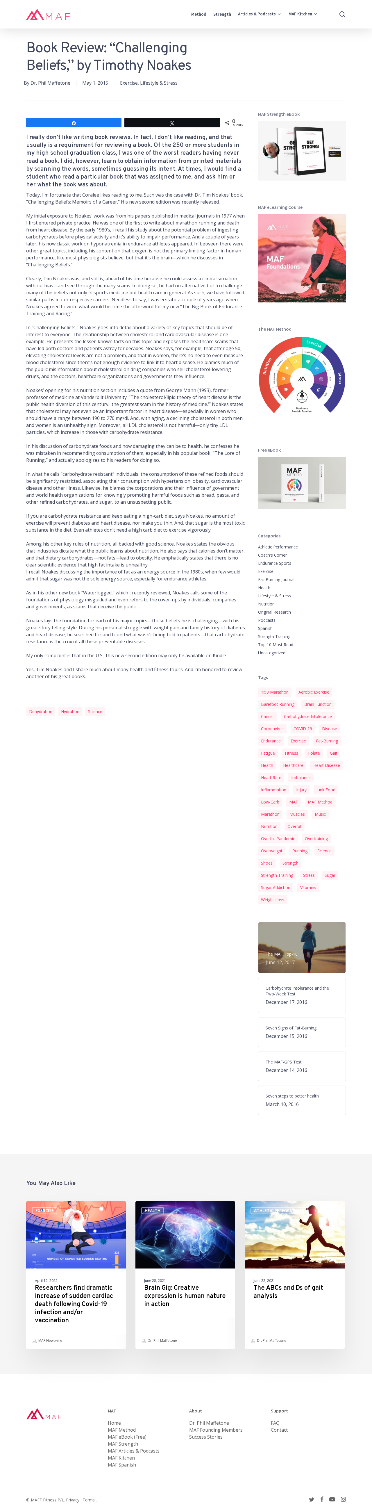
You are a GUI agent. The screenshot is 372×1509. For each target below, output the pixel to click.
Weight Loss (272, 899)
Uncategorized (271, 652)
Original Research (274, 612)
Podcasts (267, 620)
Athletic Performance (278, 547)
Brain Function (318, 704)
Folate (314, 753)
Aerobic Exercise (313, 692)
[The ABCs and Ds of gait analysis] (294, 1275)
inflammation (273, 789)
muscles (297, 814)
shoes (267, 863)
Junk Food (325, 789)
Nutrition (266, 604)
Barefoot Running (277, 704)
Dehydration (40, 711)
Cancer (267, 716)
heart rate (271, 777)
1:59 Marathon (275, 692)
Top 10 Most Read (275, 644)
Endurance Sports (274, 563)
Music (320, 814)
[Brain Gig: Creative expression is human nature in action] (185, 1275)
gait (333, 753)
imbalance (301, 777)
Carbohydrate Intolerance (308, 716)
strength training (277, 875)
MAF (293, 802)
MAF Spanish (122, 1465)
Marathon (270, 814)
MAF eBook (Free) (127, 1437)
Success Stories (206, 1437)
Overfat (294, 826)
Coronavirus (272, 728)
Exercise (129, 83)
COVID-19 (303, 728)
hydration (70, 711)
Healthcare (293, 765)
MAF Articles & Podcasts (134, 1451)
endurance (271, 741)
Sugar (330, 875)
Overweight (271, 851)
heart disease (326, 765)
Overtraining (316, 838)
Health (264, 587)
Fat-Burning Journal (276, 579)
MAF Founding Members (216, 1430)
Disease (329, 728)
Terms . (90, 1500)
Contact (279, 1430)
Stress (309, 875)
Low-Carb (270, 802)
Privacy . (74, 1500)
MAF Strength (123, 1444)
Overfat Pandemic (278, 838)
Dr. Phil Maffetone (50, 83)
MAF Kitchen (121, 1458)
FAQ (275, 1423)
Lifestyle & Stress (159, 83)
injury (301, 789)
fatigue (268, 753)
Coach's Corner (272, 555)
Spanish (265, 628)
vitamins (308, 887)
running (299, 851)
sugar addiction (275, 887)
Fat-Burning (327, 741)
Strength (290, 863)
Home (114, 1423)
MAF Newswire (49, 1340)
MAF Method (320, 802)
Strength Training (274, 636)
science (95, 711)
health (267, 765)
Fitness (291, 753)
